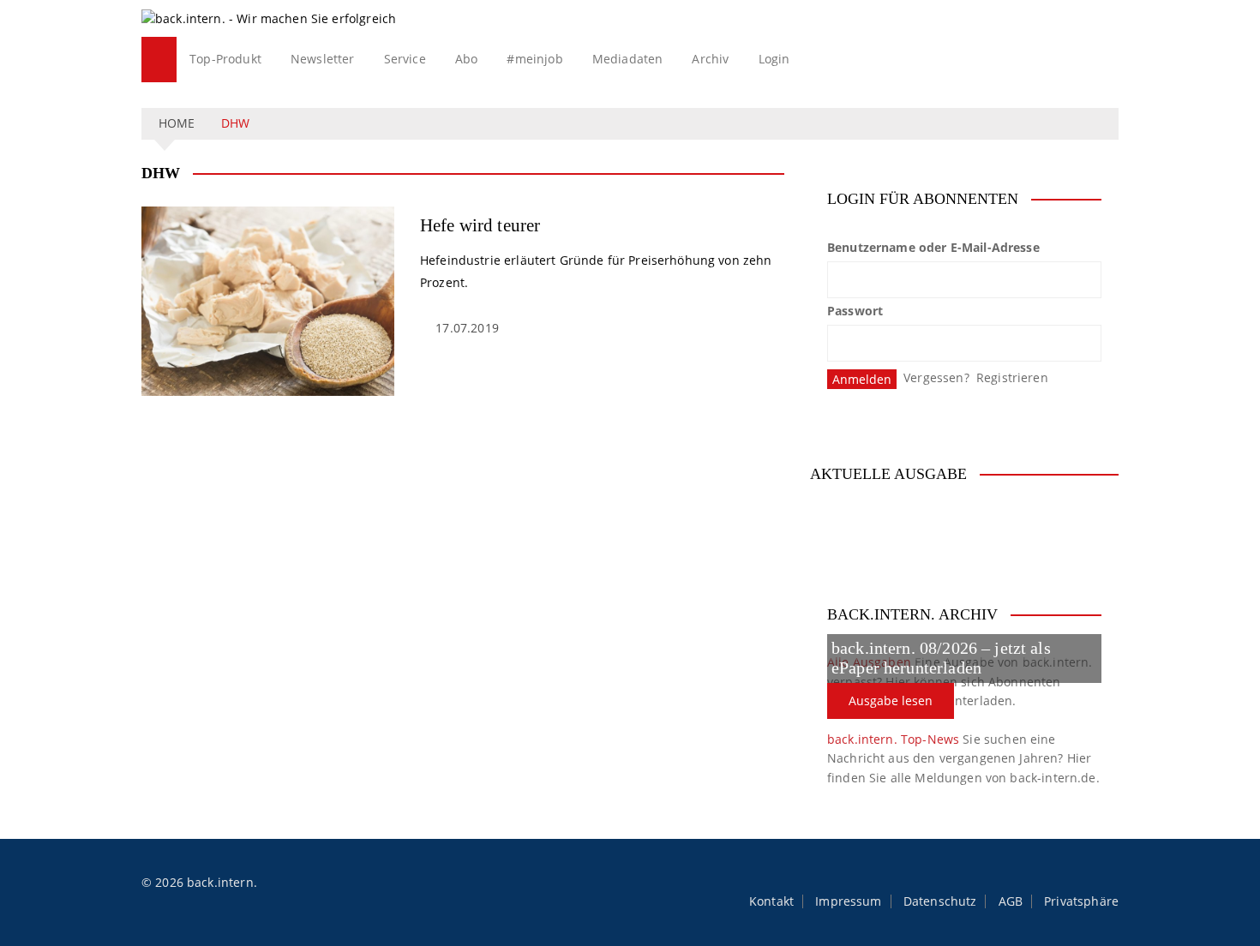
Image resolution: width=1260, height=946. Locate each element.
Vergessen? (936, 377)
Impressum (848, 901)
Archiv (710, 59)
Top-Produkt (225, 59)
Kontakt (771, 901)
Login (774, 59)
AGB (1011, 901)
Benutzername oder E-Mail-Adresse (933, 247)
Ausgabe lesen (891, 700)
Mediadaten (627, 59)
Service (405, 59)
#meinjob (534, 59)
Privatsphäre (1081, 901)
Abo (466, 59)
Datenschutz (940, 901)
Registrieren (1012, 377)
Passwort (855, 310)
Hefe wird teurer (480, 225)
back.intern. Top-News (893, 739)
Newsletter (323, 59)
